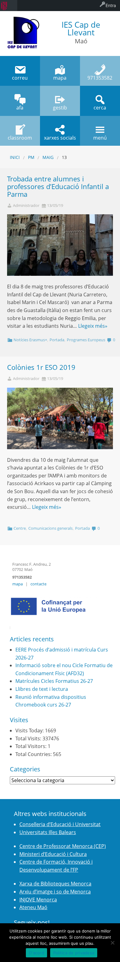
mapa (17, 584)
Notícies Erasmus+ (30, 339)
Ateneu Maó (33, 907)
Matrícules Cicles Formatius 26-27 (54, 681)
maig (48, 157)
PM (31, 157)
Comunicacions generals (50, 528)
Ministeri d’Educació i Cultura (53, 854)
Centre (20, 528)
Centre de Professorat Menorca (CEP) (62, 846)
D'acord (36, 952)
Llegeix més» (92, 326)
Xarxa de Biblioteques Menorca (55, 883)
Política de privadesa (73, 952)
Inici (15, 157)
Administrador (26, 206)
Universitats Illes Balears (47, 832)
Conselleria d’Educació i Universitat (60, 824)
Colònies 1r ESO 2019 (41, 367)
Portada (57, 339)
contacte (38, 584)
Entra (111, 5)
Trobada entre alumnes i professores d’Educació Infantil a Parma (58, 186)
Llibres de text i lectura (41, 689)
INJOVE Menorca (38, 899)
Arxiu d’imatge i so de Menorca (55, 891)
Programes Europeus (86, 339)
